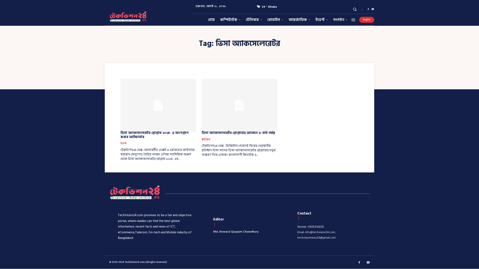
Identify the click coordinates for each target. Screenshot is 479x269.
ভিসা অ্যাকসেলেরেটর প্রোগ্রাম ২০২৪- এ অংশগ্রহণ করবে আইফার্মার (154, 135)
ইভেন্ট (123, 143)
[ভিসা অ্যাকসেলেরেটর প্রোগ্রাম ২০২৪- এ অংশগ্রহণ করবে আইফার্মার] (158, 105)
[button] (354, 9)
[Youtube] (372, 9)
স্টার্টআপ (206, 139)
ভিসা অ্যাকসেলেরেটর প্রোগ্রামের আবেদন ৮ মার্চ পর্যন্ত (238, 133)
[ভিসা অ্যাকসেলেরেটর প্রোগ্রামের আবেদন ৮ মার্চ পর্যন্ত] (239, 105)
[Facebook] (368, 9)
